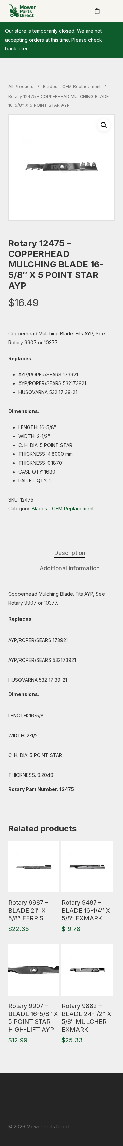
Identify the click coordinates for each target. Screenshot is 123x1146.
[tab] (69, 553)
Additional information (70, 568)
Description (69, 553)
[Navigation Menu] (111, 11)
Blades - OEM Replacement (72, 86)
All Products (20, 86)
